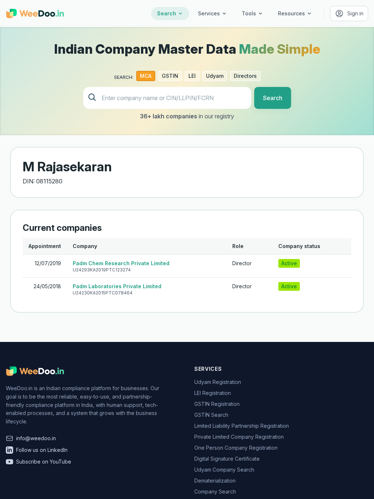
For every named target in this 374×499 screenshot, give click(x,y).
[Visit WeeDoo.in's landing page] (35, 13)
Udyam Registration (217, 382)
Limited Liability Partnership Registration (241, 426)
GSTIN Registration (217, 404)
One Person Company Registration (236, 448)
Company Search (215, 491)
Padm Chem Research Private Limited (121, 263)
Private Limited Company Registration (239, 437)
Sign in (355, 13)
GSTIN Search (211, 415)
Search (166, 13)
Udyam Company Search (224, 469)
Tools (249, 13)
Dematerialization (215, 480)
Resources (291, 13)
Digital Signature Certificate (227, 459)
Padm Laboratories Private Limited (117, 286)
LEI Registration (212, 393)
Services (209, 13)
